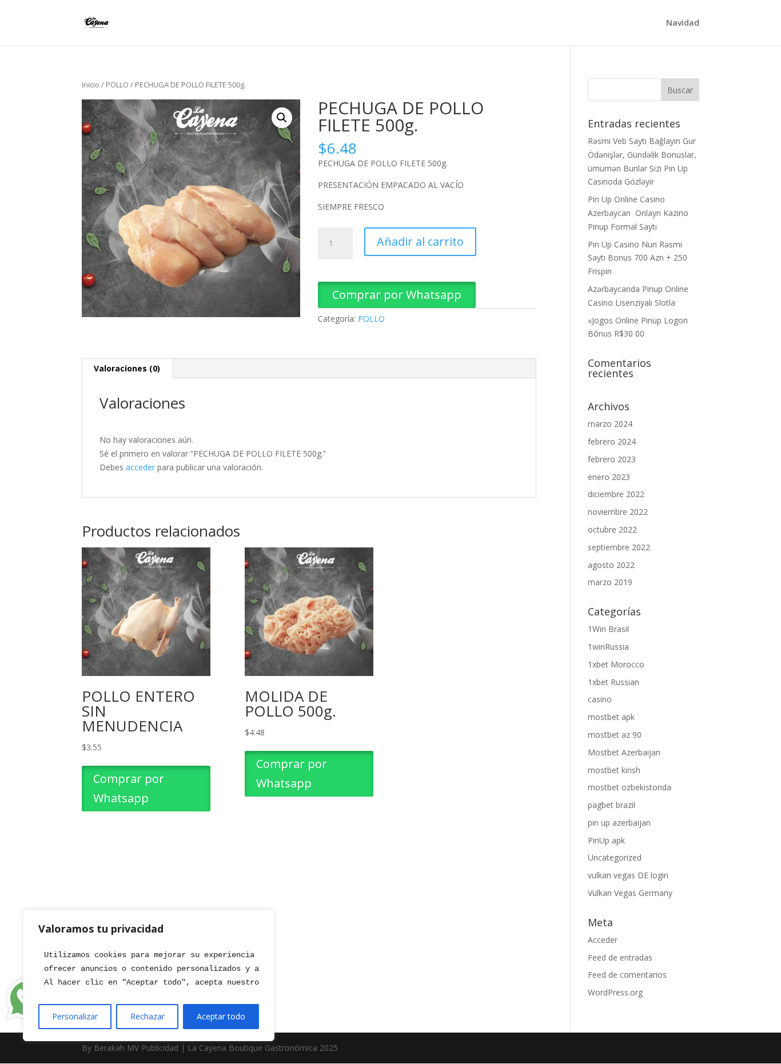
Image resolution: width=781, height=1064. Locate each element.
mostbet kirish (614, 770)
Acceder (602, 939)
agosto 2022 (611, 564)
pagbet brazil (611, 804)
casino (600, 699)
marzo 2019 (610, 582)
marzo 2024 (610, 423)
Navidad (682, 23)
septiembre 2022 (619, 547)
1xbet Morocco (616, 664)
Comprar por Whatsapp (396, 294)
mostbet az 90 (614, 734)
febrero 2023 (612, 459)
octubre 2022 (612, 529)
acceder (140, 467)
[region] (148, 975)
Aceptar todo (221, 1016)
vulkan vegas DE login (628, 875)
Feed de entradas (620, 957)
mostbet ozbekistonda (629, 787)
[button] (282, 117)
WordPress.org (615, 992)
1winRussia (608, 646)
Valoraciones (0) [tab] (127, 368)
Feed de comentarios (627, 974)
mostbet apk (611, 716)
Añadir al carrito (420, 241)
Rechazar (147, 1016)
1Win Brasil (608, 628)
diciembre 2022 (616, 494)
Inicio (90, 84)
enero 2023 (609, 476)
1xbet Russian (613, 682)
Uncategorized (614, 857)
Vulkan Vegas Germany (630, 892)
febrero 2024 (612, 441)
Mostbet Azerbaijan (624, 752)
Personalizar (75, 1016)
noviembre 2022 (618, 511)
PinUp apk (606, 840)
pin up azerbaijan (619, 822)
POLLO (117, 84)
